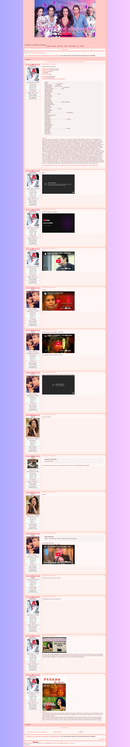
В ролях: (46, 82)
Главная (48, 46)
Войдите (33, 52)
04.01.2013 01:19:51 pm (51, 209)
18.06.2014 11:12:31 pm (51, 372)
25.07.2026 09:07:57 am (51, 674)
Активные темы (65, 49)
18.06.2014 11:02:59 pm (51, 287)
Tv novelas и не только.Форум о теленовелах (37, 55)
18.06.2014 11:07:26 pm (51, 329)
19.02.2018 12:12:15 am (51, 575)
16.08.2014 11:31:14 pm (51, 414)
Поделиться (44, 64)
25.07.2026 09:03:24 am (51, 635)
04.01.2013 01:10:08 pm (51, 64)
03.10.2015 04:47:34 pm (51, 533)
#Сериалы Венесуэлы (54, 55)
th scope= (58, 743)
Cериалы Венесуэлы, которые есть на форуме (37, 731)
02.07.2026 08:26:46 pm (51, 596)
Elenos (33, 330)
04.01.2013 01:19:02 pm (51, 170)
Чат (78, 46)
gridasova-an (32, 415)
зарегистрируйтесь (41, 52)
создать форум (101, 738)
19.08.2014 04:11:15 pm (51, 492)
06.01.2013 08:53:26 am (51, 248)
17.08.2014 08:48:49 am (51, 455)
